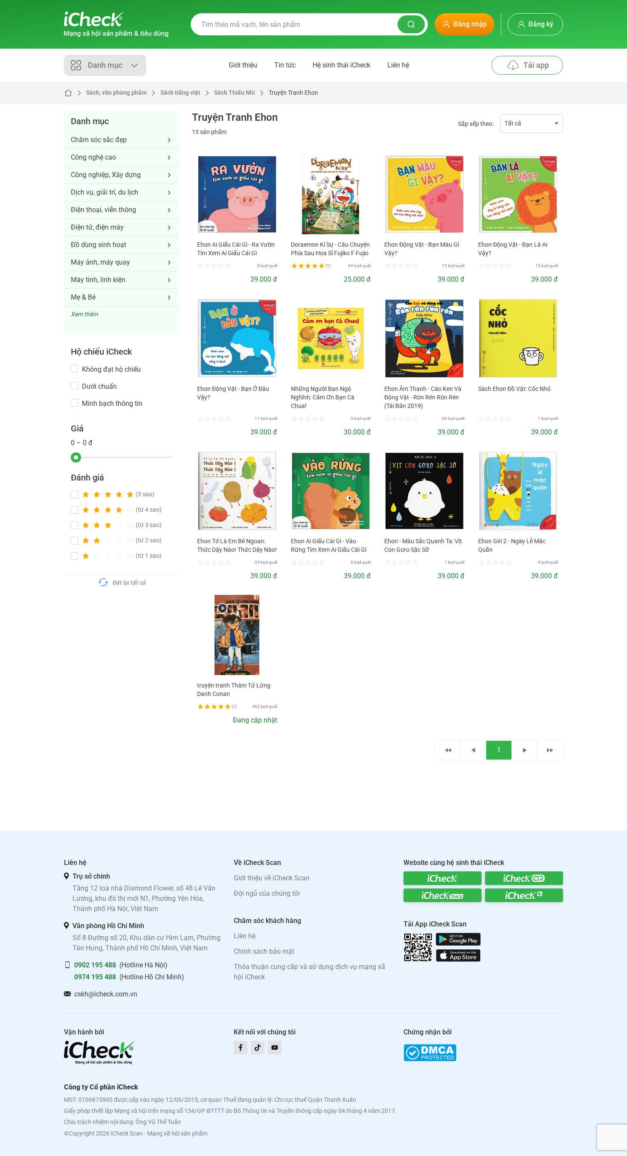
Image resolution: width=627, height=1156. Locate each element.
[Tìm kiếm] (411, 24)
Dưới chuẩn (99, 386)
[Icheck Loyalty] (524, 895)
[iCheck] (442, 878)
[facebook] (240, 1047)
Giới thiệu (243, 65)
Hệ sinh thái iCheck (341, 65)
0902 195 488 (95, 965)
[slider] (76, 457)
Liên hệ (398, 65)
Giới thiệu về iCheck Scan (272, 878)
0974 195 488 (95, 977)
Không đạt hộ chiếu (111, 369)
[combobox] (531, 123)
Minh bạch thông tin (112, 403)
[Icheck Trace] (442, 895)
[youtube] (275, 1047)
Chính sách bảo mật (264, 951)
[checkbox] (74, 369)
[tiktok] (257, 1047)
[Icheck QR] (524, 878)
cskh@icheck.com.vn (105, 994)
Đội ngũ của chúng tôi (267, 893)
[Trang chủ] (116, 24)
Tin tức (285, 65)
